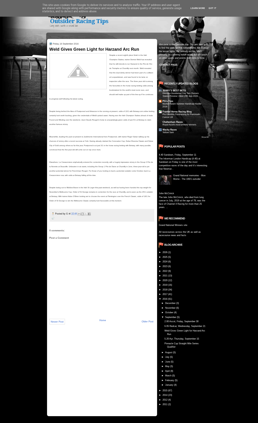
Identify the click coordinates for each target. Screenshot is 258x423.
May (167, 366)
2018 (165, 289)
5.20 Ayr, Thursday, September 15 (181, 338)
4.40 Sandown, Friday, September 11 (177, 154)
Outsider (180, 44)
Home (102, 320)
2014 (165, 395)
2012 (165, 399)
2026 (165, 252)
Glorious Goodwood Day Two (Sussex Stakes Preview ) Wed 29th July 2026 (181, 94)
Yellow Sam (168, 132)
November (170, 308)
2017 (165, 294)
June (168, 361)
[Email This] (79, 214)
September (171, 317)
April (167, 371)
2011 (165, 404)
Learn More (197, 8)
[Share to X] (86, 214)
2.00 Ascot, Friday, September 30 (181, 321)
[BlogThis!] (82, 214)
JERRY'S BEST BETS (174, 90)
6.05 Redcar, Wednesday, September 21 (184, 326)
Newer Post (57, 321)
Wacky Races (170, 129)
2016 (165, 299)
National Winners (174, 225)
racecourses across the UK (176, 232)
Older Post (147, 321)
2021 (165, 275)
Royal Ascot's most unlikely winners (179, 124)
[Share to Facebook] (89, 214)
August (169, 352)
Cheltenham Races (173, 122)
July (167, 357)
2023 (165, 266)
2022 (165, 271)
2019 (165, 285)
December (170, 303)
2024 (165, 261)
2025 (165, 257)
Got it (212, 8)
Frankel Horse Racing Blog (177, 111)
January (169, 385)
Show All (204, 137)
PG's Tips (168, 101)
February (170, 380)
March (168, 375)
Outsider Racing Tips (79, 21)
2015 (165, 390)
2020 (165, 280)
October (169, 312)
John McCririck (166, 193)
